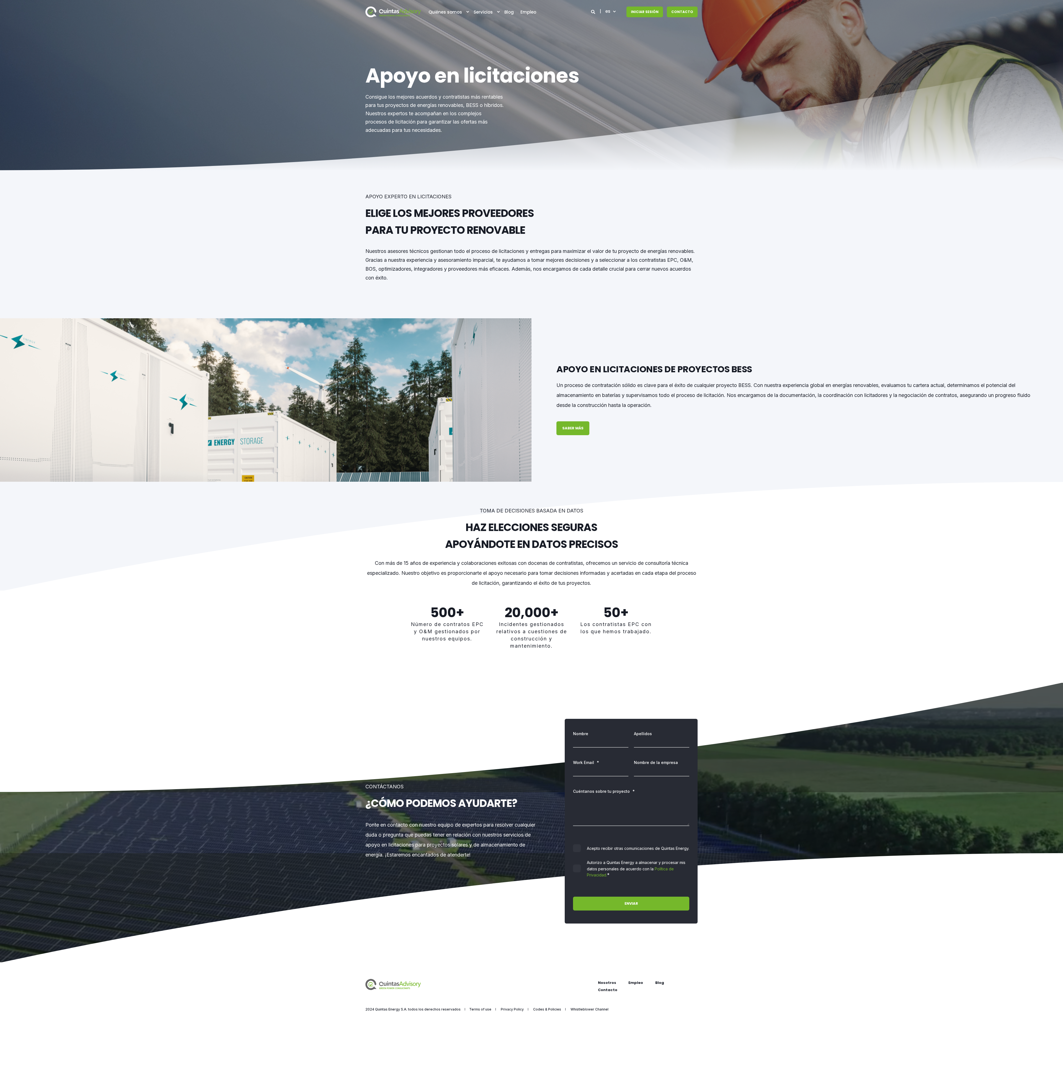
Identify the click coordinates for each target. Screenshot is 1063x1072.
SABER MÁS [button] (573, 428)
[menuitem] (467, 12)
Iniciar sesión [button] (645, 11)
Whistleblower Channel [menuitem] (589, 1009)
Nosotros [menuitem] (607, 982)
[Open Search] (593, 11)
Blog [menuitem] (659, 982)
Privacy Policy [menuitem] (512, 1009)
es (607, 11)
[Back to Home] (393, 11)
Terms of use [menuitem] (480, 1009)
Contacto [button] (682, 11)
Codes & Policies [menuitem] (547, 1009)
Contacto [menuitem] (607, 990)
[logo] (393, 984)
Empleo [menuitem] (635, 982)
